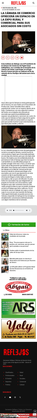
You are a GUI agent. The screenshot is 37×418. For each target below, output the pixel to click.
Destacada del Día (9, 8)
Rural (21, 375)
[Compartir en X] (7, 57)
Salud (21, 372)
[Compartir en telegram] (17, 57)
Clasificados (9, 372)
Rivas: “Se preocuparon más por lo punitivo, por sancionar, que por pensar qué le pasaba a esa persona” (22, 244)
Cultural (22, 385)
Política (7, 385)
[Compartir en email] (21, 57)
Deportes (8, 381)
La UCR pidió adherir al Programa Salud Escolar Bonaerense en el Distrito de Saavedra (22, 268)
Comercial (23, 381)
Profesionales (9, 375)
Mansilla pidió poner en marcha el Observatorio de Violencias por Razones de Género (22, 260)
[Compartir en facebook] (3, 57)
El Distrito (8, 378)
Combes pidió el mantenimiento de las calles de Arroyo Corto (22, 251)
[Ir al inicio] (18, 3)
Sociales (22, 378)
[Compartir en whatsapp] (12, 57)
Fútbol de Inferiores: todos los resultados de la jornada (19, 235)
